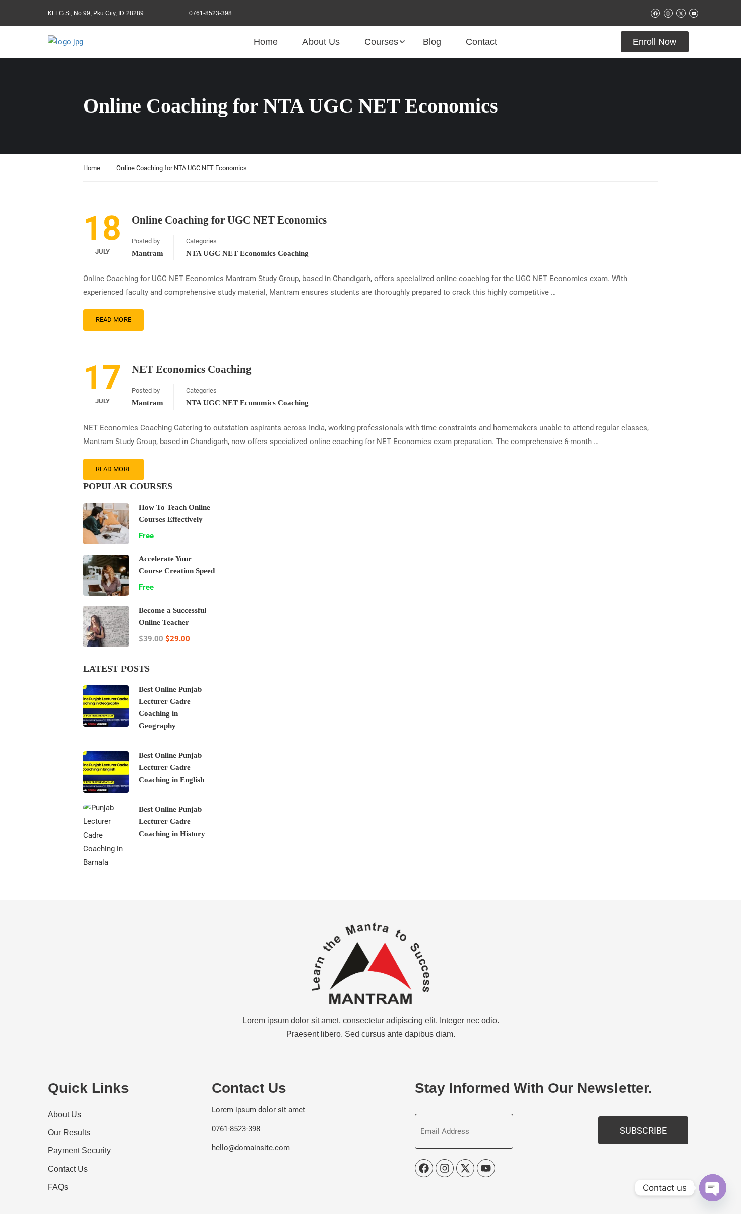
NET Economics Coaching (192, 369)
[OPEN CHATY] (712, 1187)
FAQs (58, 1187)
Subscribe (643, 1130)
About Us (321, 41)
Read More (113, 319)
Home (266, 41)
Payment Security (79, 1150)
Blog (432, 41)
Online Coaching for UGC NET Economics (229, 220)
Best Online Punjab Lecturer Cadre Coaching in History (172, 821)
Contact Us (68, 1169)
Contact (481, 41)
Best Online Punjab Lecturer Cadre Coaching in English (171, 767)
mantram (147, 253)
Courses (381, 41)
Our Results (69, 1132)
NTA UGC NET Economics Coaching (247, 253)
